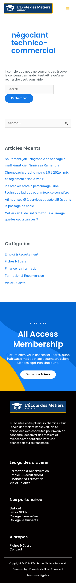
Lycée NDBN (18, 512)
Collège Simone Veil (24, 516)
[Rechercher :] (29, 89)
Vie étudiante (15, 283)
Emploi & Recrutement (22, 254)
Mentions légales (38, 575)
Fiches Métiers (15, 261)
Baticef (15, 508)
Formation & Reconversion (24, 276)
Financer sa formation (21, 268)
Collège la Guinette (24, 520)
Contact (16, 549)
